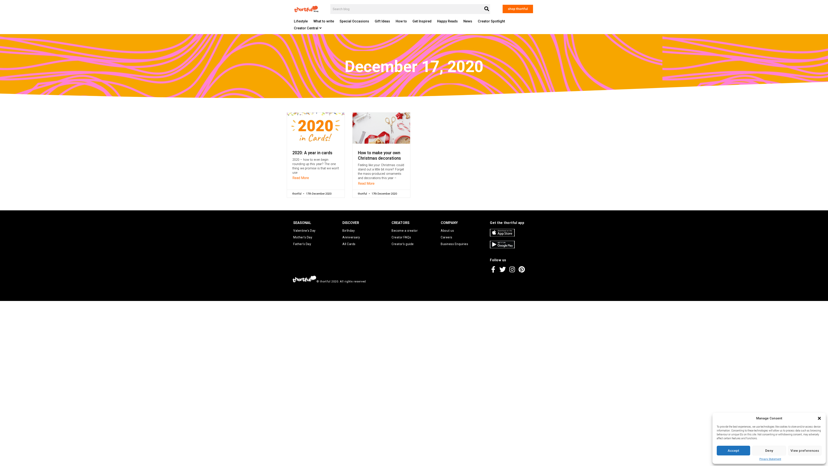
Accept (733, 451)
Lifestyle (301, 21)
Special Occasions (354, 21)
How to (401, 21)
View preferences (804, 451)
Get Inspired (421, 21)
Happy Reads (447, 21)
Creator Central (306, 28)
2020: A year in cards (312, 152)
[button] (819, 418)
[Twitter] (502, 269)
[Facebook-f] (493, 269)
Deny (769, 451)
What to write (323, 21)
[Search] (486, 9)
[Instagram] (512, 269)
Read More (300, 178)
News (467, 21)
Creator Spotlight (491, 21)
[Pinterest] (521, 269)
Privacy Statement (770, 459)
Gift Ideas (382, 21)
